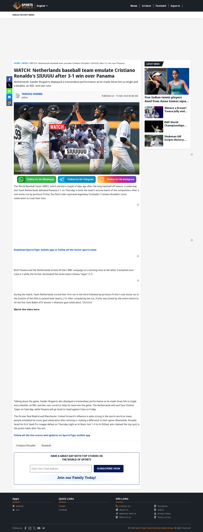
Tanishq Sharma (32, 94)
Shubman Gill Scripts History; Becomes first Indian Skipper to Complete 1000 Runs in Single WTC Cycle (176, 138)
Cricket (146, 5)
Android (19, 506)
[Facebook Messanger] (9, 96)
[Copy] (9, 103)
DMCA (161, 509)
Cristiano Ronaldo (25, 445)
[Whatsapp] (9, 90)
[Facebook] (9, 78)
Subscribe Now (108, 468)
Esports (175, 5)
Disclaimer (163, 506)
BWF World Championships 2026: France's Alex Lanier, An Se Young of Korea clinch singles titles (176, 123)
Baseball (46, 445)
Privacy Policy (164, 513)
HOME (17, 63)
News (134, 5)
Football (161, 5)
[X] (9, 84)
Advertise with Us (127, 513)
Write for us (125, 517)
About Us (123, 509)
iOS (17, 509)
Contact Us (124, 506)
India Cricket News (23, 14)
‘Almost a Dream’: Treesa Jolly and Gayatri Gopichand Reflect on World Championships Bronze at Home (176, 109)
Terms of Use (164, 517)
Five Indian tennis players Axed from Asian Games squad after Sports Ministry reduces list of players (166, 99)
